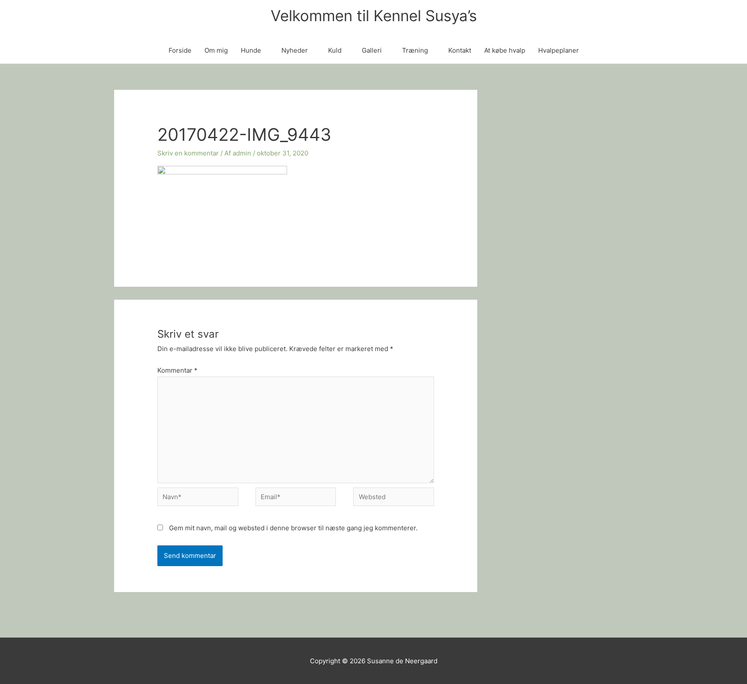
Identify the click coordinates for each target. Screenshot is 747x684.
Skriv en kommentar (188, 153)
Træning (415, 50)
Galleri (372, 50)
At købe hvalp (504, 50)
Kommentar (177, 370)
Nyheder (294, 50)
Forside (180, 50)
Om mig (216, 50)
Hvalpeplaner (558, 50)
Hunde (251, 50)
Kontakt (459, 50)
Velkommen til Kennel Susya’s (374, 15)
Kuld (335, 50)
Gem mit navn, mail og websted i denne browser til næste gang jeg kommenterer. (293, 528)
